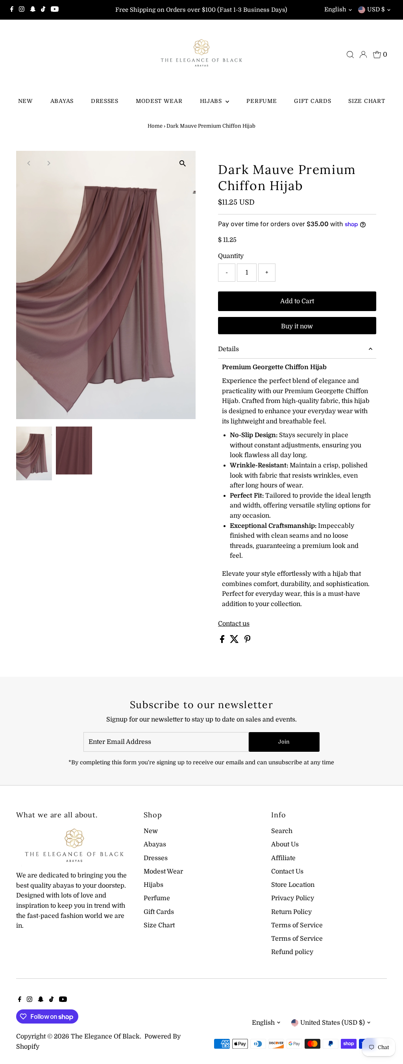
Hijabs (212, 101)
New (25, 101)
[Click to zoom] (183, 163)
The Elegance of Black (105, 1036)
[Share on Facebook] (223, 641)
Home (155, 126)
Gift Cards (312, 101)
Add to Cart (297, 301)
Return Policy (291, 912)
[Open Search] (350, 54)
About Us (285, 844)
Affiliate (283, 858)
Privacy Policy (292, 898)
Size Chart (366, 101)
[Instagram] (21, 9)
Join (284, 742)
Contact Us (287, 871)
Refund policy (292, 952)
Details (228, 349)
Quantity (231, 256)
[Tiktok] (43, 9)
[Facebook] (11, 9)
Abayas (62, 101)
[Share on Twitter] (235, 641)
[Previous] (29, 163)
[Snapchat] (33, 9)
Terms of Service (297, 925)
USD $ (376, 9)
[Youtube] (55, 9)
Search (281, 831)
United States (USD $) (332, 1022)
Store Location (292, 884)
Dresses (104, 101)
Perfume (261, 101)
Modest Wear (159, 101)
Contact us (234, 624)
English (335, 9)
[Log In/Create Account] (363, 54)
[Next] (48, 163)
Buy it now (297, 326)
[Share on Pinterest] (247, 641)
